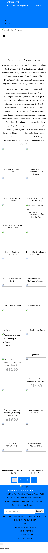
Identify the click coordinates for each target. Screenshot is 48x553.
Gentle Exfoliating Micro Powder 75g (12, 471)
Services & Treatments (26, 527)
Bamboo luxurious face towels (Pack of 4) (12, 363)
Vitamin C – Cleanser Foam (12, 170)
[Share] (6, 548)
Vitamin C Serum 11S (36, 305)
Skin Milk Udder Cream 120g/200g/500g (36, 471)
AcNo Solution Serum (12, 305)
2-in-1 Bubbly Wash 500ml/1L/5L (36, 411)
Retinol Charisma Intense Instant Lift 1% (36, 253)
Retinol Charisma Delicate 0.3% (12, 253)
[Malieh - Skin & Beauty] (12, 29)
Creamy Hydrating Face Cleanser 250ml (36, 444)
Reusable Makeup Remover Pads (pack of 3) (36, 379)
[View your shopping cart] (2, 37)
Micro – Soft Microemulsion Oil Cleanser (36, 171)
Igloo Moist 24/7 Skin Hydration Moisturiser (36, 279)
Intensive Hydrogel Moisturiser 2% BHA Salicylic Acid (36, 214)
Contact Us (26, 531)
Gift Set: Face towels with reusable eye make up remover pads (12, 412)
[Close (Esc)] (8, 548)
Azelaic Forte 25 (12, 345)
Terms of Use (26, 534)
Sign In (8, 20)
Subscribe (39, 511)
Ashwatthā (30, 520)
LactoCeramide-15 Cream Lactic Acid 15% (12, 226)
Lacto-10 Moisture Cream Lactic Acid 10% (36, 199)
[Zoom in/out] (1, 548)
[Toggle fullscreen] (3, 548)
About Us (26, 523)
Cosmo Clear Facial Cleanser (12, 199)
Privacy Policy (26, 538)
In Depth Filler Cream (36, 330)
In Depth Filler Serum (12, 330)
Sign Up (8, 24)
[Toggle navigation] (3, 34)
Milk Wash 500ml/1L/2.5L (12, 444)
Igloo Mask (36, 354)
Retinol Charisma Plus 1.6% (12, 279)
